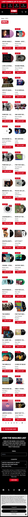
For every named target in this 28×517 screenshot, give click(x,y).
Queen (16, 218)
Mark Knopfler (18, 116)
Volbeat (4, 92)
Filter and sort (10, 429)
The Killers (4, 390)
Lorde (16, 92)
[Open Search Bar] (22, 12)
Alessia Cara (5, 68)
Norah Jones (18, 43)
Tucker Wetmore (19, 415)
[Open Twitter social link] (8, 490)
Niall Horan (5, 291)
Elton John (17, 291)
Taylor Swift (5, 43)
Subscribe (14, 480)
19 (22, 423)
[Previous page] (3, 423)
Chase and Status (6, 141)
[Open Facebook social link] (3, 490)
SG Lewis (4, 415)
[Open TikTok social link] (24, 490)
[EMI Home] (13, 11)
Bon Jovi (4, 116)
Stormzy (4, 142)
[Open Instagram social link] (14, 490)
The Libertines (5, 342)
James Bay (17, 243)
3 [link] (11, 423)
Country (14, 459)
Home (2, 18)
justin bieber (18, 267)
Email (14, 451)
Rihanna (4, 243)
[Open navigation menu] (2, 12)
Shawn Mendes (19, 68)
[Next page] (25, 423)
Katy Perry (17, 390)
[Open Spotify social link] (19, 490)
